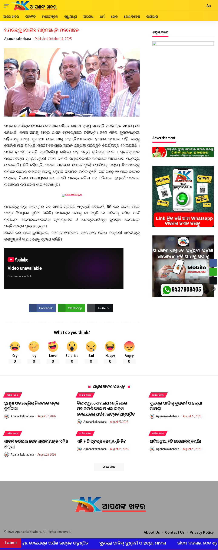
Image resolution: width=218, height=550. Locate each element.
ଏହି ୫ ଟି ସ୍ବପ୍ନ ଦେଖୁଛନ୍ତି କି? (101, 441)
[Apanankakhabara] (34, 6)
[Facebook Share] (213, 263)
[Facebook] (103, 519)
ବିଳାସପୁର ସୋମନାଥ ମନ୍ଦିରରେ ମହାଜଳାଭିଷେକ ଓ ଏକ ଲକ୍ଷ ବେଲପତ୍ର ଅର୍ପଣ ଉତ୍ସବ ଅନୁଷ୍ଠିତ (106, 408)
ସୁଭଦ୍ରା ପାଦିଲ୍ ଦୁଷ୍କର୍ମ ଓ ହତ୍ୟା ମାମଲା (92, 543)
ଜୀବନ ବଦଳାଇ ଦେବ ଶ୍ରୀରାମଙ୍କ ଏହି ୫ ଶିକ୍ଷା (176, 543)
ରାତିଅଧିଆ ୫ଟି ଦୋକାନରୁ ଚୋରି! (175, 441)
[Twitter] (109, 519)
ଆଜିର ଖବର (13, 395)
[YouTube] (115, 519)
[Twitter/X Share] (213, 281)
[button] (213, 289)
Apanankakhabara (17, 38)
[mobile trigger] (7, 6)
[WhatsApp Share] (213, 272)
